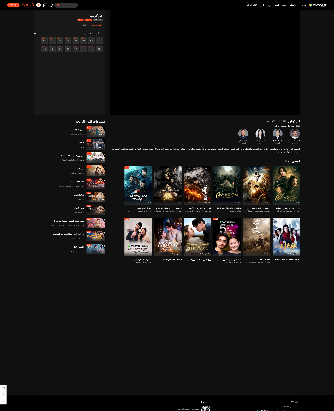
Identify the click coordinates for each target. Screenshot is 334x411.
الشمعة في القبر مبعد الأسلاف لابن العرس (195, 208)
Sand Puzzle (265, 259)
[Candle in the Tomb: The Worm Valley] (227, 185)
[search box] (58, 5)
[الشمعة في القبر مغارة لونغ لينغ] (286, 185)
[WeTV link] (318, 5)
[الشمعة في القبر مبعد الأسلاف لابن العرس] (197, 185)
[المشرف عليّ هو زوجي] (138, 237)
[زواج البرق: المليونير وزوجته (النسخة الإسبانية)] (197, 237)
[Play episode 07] (52, 40)
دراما (269, 5)
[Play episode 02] (91, 40)
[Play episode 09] (99, 49)
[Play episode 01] (99, 40)
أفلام (277, 5)
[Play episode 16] (44, 49)
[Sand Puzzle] (256, 237)
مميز (304, 5)
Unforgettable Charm (172, 259)
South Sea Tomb (144, 208)
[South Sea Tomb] (138, 185)
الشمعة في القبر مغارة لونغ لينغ (288, 208)
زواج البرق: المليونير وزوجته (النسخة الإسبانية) (193, 259)
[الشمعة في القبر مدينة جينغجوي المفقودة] (256, 185)
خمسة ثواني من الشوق (232, 259)
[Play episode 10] (91, 49)
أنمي (262, 5)
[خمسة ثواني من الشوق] (227, 237)
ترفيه (284, 5)
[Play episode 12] (76, 49)
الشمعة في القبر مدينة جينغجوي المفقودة (254, 208)
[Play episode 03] (83, 40)
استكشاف (250, 5)
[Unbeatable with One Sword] (286, 237)
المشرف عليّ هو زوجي (143, 259)
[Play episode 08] (44, 40)
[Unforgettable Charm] (168, 237)
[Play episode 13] (68, 49)
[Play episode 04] (76, 40)
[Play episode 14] (60, 49)
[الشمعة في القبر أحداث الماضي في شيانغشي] (168, 185)
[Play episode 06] (60, 40)
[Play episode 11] (83, 49)
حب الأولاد (294, 5)
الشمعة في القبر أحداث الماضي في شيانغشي (164, 208)
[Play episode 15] (52, 49)
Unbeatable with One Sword (287, 259)
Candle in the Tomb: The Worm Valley (224, 208)
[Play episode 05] (68, 40)
